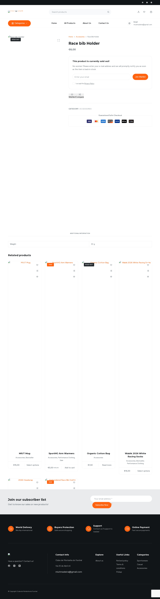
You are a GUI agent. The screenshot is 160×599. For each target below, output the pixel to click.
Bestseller (30, 458)
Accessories (86, 109)
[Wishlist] (144, 12)
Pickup (119, 572)
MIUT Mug (24, 453)
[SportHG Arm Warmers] (61, 355)
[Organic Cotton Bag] (98, 355)
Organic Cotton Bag (98, 453)
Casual (140, 564)
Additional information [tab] (80, 233)
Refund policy (122, 561)
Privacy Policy (89, 83)
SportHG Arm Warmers (61, 453)
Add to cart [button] (70, 468)
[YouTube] (151, 2)
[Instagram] (147, 2)
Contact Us (103, 23)
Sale (61, 460)
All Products (69, 23)
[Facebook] (142, 2)
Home (54, 23)
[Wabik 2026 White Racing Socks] (135, 355)
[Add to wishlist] (37, 265)
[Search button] (108, 12)
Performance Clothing (66, 458)
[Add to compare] (37, 271)
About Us (87, 23)
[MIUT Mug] (24, 355)
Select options (33, 465)
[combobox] (77, 12)
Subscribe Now (102, 505)
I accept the (85, 83)
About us (99, 561)
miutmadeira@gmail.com (143, 25)
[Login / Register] (139, 12)
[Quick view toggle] (37, 277)
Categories (20, 23)
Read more (106, 465)
